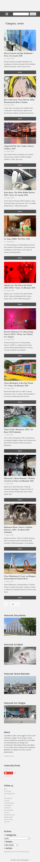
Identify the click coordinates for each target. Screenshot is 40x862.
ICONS (6, 812)
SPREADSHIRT (9, 803)
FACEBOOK (8, 798)
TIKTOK (7, 822)
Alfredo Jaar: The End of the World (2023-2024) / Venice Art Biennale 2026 (19, 286)
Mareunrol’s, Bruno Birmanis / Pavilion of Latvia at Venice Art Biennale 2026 (19, 479)
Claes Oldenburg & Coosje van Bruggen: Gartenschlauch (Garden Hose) (20, 577)
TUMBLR (7, 808)
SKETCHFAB (8, 819)
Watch (20, 72)
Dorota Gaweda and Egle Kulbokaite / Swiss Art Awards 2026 (18, 54)
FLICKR (6, 801)
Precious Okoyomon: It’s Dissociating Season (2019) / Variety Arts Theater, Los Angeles (18, 334)
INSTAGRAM (8, 810)
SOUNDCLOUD (9, 815)
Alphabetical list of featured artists (16, 852)
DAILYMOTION (9, 794)
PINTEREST (8, 805)
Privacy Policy (9, 756)
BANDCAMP (8, 817)
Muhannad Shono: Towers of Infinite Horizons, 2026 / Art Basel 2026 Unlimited (18, 529)
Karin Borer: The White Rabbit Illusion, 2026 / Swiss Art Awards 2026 (19, 193)
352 (13, 604)
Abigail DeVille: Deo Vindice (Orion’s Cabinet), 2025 (19, 147)
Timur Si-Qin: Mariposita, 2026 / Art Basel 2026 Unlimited (18, 430)
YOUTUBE (7, 791)
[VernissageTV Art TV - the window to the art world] (14, 5)
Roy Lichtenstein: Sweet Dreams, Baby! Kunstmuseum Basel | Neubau (19, 100)
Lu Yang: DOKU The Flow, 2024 (17, 239)
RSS (5, 789)
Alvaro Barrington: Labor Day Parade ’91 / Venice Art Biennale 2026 (18, 384)
